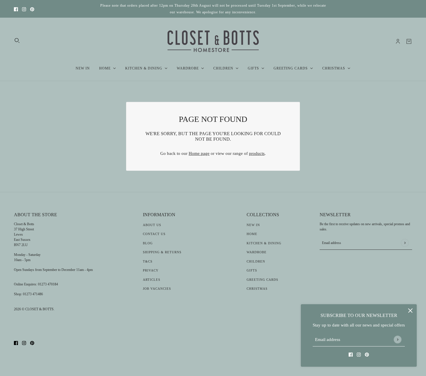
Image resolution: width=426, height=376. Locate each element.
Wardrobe (257, 252)
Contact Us (154, 234)
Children (256, 261)
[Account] (398, 41)
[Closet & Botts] (213, 41)
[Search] (17, 40)
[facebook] (16, 8)
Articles (151, 279)
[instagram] (24, 8)
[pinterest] (32, 8)
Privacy (151, 270)
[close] (410, 310)
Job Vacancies (157, 288)
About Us (152, 225)
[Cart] (409, 41)
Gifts (252, 270)
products (257, 153)
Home (252, 234)
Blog (148, 243)
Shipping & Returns (162, 252)
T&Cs (147, 261)
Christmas (257, 288)
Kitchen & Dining (264, 243)
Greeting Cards (262, 279)
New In (253, 225)
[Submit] (397, 339)
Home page (199, 153)
